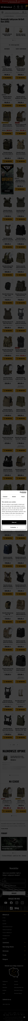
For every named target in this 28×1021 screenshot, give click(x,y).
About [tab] (23, 496)
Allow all (14, 522)
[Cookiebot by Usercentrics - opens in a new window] (20, 492)
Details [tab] (14, 496)
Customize (13, 527)
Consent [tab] (5, 496)
